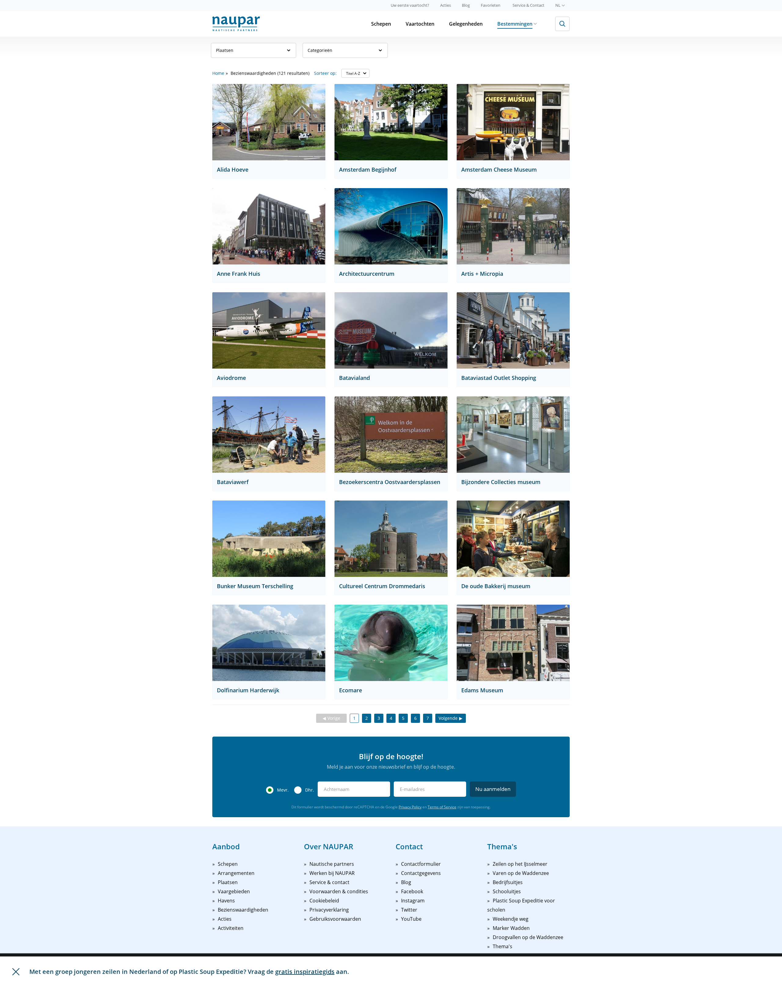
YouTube (411, 919)
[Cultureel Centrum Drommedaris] (391, 539)
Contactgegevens (421, 873)
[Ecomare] (391, 643)
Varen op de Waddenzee (521, 873)
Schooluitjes (507, 891)
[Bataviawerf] (268, 434)
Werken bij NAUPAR (332, 873)
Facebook (412, 891)
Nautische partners (331, 864)
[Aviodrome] (268, 330)
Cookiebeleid (324, 900)
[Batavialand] (391, 330)
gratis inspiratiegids (304, 971)
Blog (466, 5)
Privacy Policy (410, 807)
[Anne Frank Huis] (268, 226)
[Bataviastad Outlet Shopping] (513, 330)
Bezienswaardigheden (243, 909)
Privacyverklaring (329, 909)
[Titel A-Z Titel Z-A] (355, 73)
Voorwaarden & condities (338, 891)
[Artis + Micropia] (513, 226)
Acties (445, 5)
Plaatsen (224, 50)
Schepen (381, 23)
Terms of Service (442, 807)
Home (218, 73)
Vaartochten (420, 23)
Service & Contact (528, 5)
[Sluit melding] (16, 971)
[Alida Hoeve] (268, 122)
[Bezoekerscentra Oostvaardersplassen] (391, 434)
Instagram (413, 900)
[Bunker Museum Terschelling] (268, 539)
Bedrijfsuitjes (508, 882)
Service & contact (329, 882)
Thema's (502, 946)
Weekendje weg (510, 919)
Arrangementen (236, 873)
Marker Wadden (511, 928)
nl (558, 5)
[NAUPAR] (236, 23)
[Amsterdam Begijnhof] (391, 122)
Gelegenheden (466, 23)
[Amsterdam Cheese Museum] (513, 122)
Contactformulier (421, 864)
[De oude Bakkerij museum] (513, 539)
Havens (226, 900)
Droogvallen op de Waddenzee (528, 937)
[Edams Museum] (513, 643)
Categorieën (320, 50)
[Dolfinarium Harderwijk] (268, 643)
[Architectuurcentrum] (391, 226)
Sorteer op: (325, 73)
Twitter (409, 909)
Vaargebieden (234, 891)
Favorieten (490, 5)
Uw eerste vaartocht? (410, 5)
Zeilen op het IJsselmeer (520, 864)
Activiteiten (230, 928)
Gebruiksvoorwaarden (335, 919)
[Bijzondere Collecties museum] (513, 434)
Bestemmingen (514, 23)
